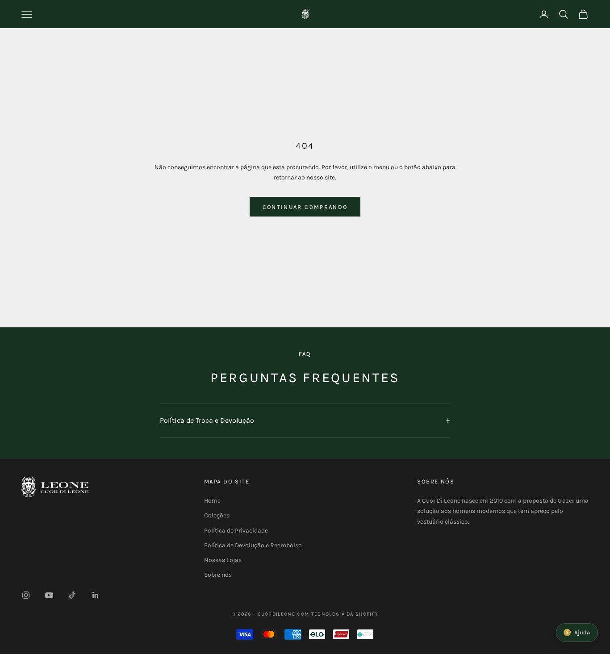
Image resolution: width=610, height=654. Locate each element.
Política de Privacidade (236, 530)
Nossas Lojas (223, 560)
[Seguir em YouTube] (49, 595)
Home (212, 500)
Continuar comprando (305, 207)
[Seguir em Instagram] (25, 595)
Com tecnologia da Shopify (337, 614)
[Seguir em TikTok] (72, 595)
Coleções (217, 515)
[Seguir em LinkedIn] (95, 595)
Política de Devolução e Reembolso (253, 545)
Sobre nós (218, 575)
